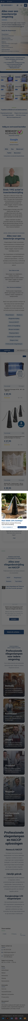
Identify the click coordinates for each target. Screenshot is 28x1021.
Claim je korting (22, 527)
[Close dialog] (25, 494)
